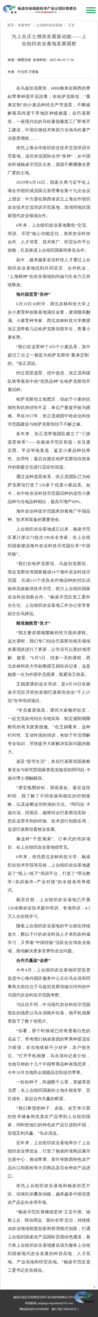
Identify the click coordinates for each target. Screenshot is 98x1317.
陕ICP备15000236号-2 (65, 1309)
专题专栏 (24, 25)
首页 (10, 25)
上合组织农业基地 (49, 25)
